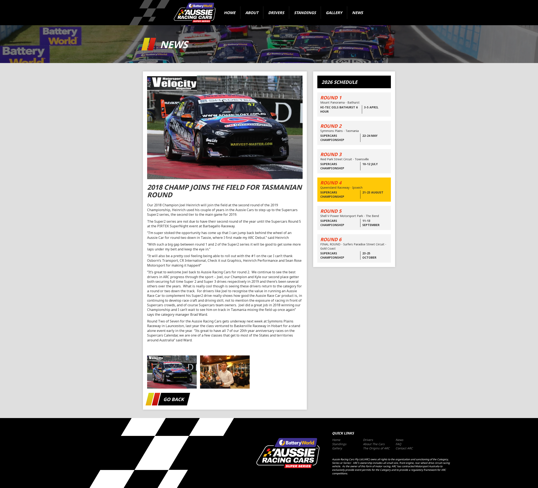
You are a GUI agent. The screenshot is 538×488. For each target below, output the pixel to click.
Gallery (334, 12)
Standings (305, 12)
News (357, 12)
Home (229, 12)
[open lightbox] (172, 371)
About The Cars (374, 444)
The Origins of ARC (376, 448)
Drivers (276, 12)
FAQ (398, 444)
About (251, 12)
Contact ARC (404, 448)
